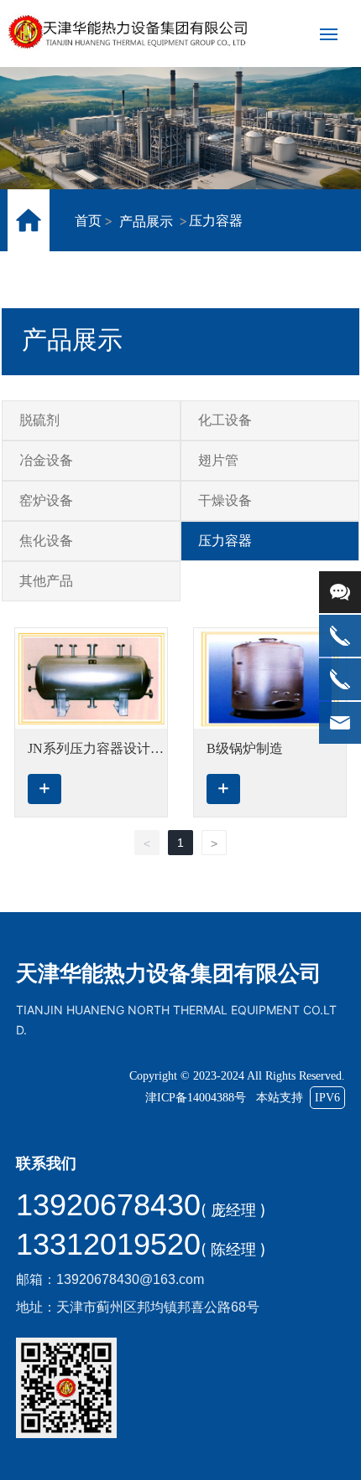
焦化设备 (46, 541)
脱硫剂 (39, 420)
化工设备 (225, 420)
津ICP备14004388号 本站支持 (242, 1097)
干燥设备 (225, 500)
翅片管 (218, 460)
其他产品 (46, 581)
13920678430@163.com (130, 1279)
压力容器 (225, 541)
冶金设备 (46, 460)
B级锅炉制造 (245, 748)
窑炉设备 (46, 500)
